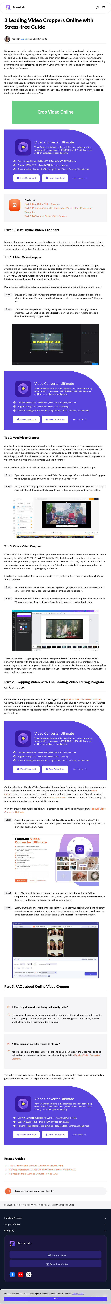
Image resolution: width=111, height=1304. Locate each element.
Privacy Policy (78, 1294)
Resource (18, 1205)
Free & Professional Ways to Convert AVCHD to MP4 (36, 1166)
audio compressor (57, 797)
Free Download (28, 178)
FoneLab (8, 1205)
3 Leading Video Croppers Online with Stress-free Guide (49, 1205)
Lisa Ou (24, 39)
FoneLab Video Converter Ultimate (82, 699)
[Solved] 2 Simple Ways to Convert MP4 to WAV (33, 1174)
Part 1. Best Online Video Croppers (42, 204)
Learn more (77, 178)
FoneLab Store (59, 1255)
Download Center (59, 1264)
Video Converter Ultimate (54, 142)
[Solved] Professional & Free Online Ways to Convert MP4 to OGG (42, 1170)
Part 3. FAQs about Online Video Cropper (46, 216)
